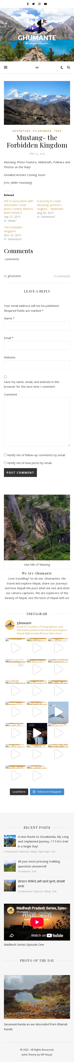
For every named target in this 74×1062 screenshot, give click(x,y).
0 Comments (62, 276)
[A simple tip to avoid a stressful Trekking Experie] (58, 690)
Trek (58, 131)
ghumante (14, 276)
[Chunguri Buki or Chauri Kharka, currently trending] (37, 712)
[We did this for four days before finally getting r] (58, 712)
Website (9, 357)
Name (9, 318)
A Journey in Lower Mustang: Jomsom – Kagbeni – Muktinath (50, 205)
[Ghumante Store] (37, 32)
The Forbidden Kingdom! (13, 229)
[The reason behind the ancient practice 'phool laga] (37, 669)
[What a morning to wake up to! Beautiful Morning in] (16, 733)
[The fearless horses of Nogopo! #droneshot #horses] (58, 648)
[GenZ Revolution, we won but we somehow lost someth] (58, 733)
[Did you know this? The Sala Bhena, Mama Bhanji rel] (16, 775)
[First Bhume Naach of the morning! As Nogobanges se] (58, 754)
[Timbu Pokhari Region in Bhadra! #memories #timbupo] (16, 754)
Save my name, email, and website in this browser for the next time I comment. (31, 384)
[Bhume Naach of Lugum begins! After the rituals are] (37, 690)
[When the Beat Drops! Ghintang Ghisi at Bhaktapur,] (16, 712)
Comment (10, 394)
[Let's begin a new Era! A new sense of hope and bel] (16, 648)
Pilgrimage (42, 131)
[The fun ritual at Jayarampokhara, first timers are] (16, 690)
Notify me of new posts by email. (29, 463)
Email (8, 338)
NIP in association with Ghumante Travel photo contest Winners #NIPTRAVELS (18, 207)
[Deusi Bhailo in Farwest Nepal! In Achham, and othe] (37, 648)
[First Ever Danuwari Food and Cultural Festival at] (37, 733)
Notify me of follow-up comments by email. (36, 455)
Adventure (21, 131)
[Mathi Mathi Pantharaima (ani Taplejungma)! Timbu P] (58, 669)
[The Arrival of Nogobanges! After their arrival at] (16, 669)
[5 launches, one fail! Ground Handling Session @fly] (37, 775)
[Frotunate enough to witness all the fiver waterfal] (37, 754)
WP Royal (46, 1054)
